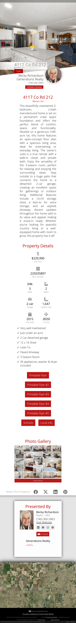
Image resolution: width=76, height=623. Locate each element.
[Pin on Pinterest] (65, 492)
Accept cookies (72, 621)
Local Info (46, 423)
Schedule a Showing (34, 87)
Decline (67, 621)
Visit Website (44, 522)
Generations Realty (30, 79)
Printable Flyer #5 (38, 413)
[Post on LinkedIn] (55, 492)
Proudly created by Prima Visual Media (38, 614)
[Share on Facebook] (35, 492)
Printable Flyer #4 (38, 404)
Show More (38, 480)
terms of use (41, 620)
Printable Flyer (38, 375)
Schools (28, 423)
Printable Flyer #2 (38, 385)
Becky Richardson (30, 75)
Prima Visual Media (51, 617)
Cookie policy (43, 621)
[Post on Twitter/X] (45, 492)
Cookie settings (54, 620)
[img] (53, 74)
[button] (38, 585)
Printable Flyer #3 (38, 394)
